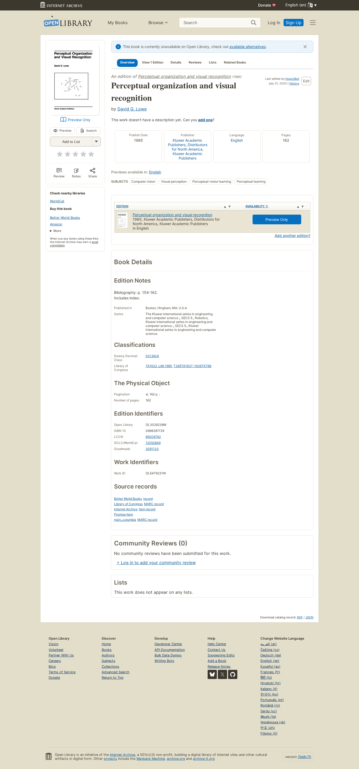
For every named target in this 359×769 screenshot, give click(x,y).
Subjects (108, 661)
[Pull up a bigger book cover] (75, 113)
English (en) (269, 661)
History (294, 83)
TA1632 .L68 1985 (159, 366)
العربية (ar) (268, 644)
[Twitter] (222, 674)
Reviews (195, 62)
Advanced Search (116, 672)
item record (147, 509)
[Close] (305, 46)
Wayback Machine (150, 759)
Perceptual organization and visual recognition (184, 76)
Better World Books (65, 218)
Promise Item (123, 514)
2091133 (152, 449)
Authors (108, 655)
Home (106, 644)
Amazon (56, 224)
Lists (213, 62)
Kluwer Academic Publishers (185, 142)
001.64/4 (152, 356)
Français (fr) (270, 672)
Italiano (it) (269, 689)
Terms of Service (62, 672)
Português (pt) (272, 700)
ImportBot (292, 79)
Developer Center (168, 644)
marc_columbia (125, 520)
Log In (274, 22)
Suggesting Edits (221, 655)
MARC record (154, 504)
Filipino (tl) (269, 733)
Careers (55, 661)
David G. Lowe (132, 109)
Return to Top (113, 678)
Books (107, 650)
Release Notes (219, 667)
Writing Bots (164, 661)
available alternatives (247, 46)
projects (110, 759)
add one (205, 120)
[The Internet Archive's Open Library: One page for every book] (67, 22)
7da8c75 (304, 757)
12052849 (153, 443)
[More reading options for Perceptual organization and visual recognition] (96, 141)
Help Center (217, 644)
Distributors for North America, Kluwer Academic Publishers (189, 151)
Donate (267, 5)
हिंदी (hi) (266, 678)
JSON (309, 617)
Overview (127, 62)
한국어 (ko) (269, 694)
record (148, 499)
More (57, 231)
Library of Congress (128, 504)
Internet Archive (125, 509)
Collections (110, 667)
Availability (256, 206)
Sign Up (293, 22)
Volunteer (56, 650)
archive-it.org (204, 759)
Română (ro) (270, 705)
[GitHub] (232, 674)
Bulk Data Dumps (168, 655)
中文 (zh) (267, 728)
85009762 (153, 437)
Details (176, 62)
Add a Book (217, 661)
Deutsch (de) (270, 655)
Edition (122, 206)
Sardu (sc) (268, 711)
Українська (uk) (272, 722)
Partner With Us (61, 655)
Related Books (235, 62)
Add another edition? (292, 235)
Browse (155, 22)
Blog (52, 667)
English (237, 140)
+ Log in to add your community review (156, 562)
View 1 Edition (152, 62)
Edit (306, 81)
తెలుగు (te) (268, 717)
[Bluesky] (212, 674)
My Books (117, 22)
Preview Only (79, 120)
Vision (53, 644)
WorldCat (57, 201)
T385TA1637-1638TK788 (192, 366)
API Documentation (170, 650)
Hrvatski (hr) (270, 683)
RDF (300, 617)
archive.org (176, 759)
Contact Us (216, 650)
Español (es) (270, 667)
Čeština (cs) (270, 650)
